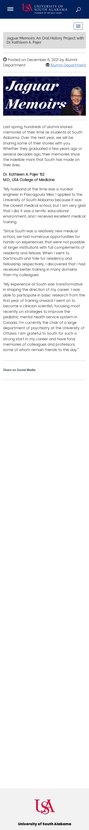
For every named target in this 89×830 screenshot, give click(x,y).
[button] (78, 9)
